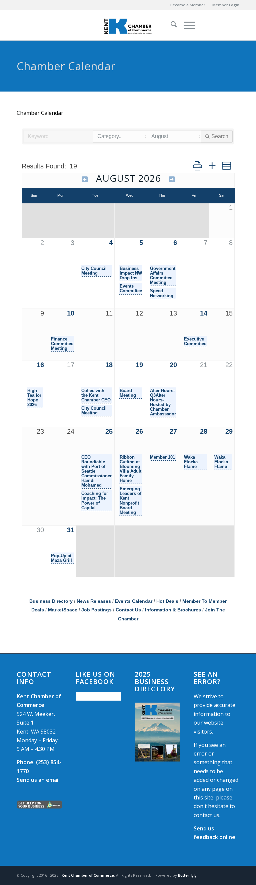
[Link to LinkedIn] (234, 25)
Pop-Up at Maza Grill (61, 558)
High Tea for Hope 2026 (34, 397)
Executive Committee (195, 341)
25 (109, 431)
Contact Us (128, 609)
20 (173, 364)
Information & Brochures (173, 609)
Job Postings (96, 609)
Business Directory (51, 601)
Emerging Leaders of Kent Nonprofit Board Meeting (130, 501)
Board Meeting (128, 393)
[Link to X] (224, 25)
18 (109, 364)
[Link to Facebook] (214, 25)
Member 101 (162, 457)
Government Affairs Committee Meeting (162, 275)
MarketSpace (62, 609)
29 (229, 431)
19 (139, 364)
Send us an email (38, 779)
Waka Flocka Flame (191, 462)
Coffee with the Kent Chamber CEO (96, 395)
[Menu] (186, 25)
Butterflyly (187, 875)
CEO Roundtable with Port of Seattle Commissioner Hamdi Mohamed (96, 471)
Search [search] (219, 136)
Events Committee (131, 288)
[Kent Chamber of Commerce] (128, 25)
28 (203, 431)
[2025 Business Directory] (157, 732)
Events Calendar (133, 601)
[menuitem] (188, 5)
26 (139, 431)
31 (70, 530)
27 (173, 431)
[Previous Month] (85, 179)
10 (70, 313)
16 (40, 364)
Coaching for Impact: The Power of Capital (94, 500)
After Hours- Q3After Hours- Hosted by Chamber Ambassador (163, 402)
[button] (197, 165)
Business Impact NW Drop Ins (131, 273)
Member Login (225, 4)
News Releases (94, 601)
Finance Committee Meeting (62, 344)
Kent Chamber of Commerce (88, 875)
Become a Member (187, 4)
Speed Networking (161, 293)
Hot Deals (167, 601)
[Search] (170, 25)
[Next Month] (172, 179)
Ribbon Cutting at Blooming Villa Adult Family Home (130, 469)
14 (203, 313)
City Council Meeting (94, 271)
